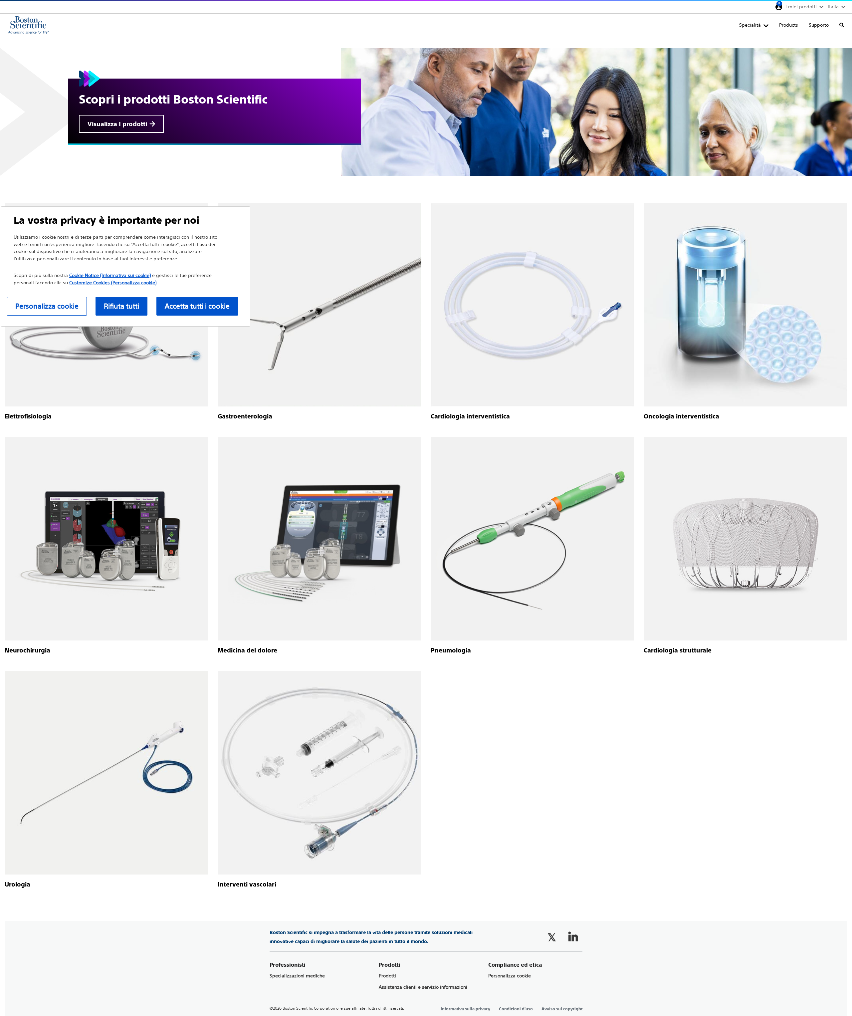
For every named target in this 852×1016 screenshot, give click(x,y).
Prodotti (387, 976)
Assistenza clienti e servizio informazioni (423, 987)
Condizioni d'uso (516, 1009)
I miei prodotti (801, 7)
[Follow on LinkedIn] (573, 937)
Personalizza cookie (509, 976)
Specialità (750, 25)
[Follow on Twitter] (551, 937)
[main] (426, 463)
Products (788, 25)
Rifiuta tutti (121, 306)
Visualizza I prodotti (117, 124)
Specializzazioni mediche (297, 976)
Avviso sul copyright (561, 1009)
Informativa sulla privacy (465, 1009)
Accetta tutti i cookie (197, 306)
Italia (833, 7)
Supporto (819, 25)
